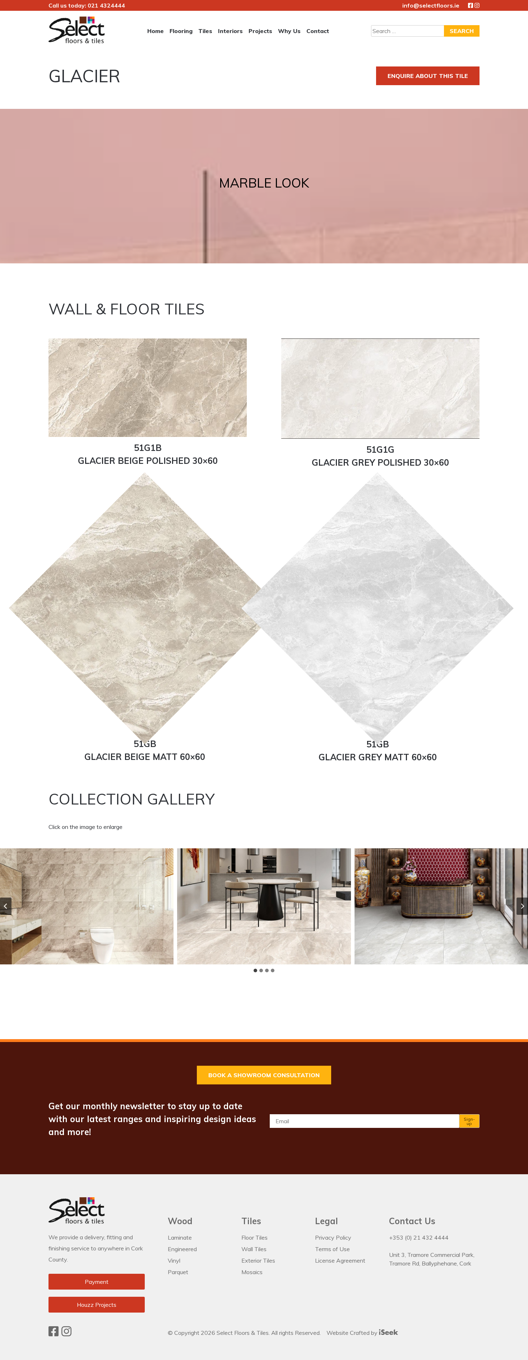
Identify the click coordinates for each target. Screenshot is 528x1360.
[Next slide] (522, 906)
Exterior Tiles (258, 1260)
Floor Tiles (254, 1237)
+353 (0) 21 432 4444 (419, 1237)
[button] (86, 906)
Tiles (205, 30)
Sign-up (469, 1121)
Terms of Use (332, 1249)
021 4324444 (106, 5)
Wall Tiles (254, 1249)
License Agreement (340, 1260)
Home (155, 30)
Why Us (289, 30)
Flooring (181, 30)
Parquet (178, 1272)
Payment (96, 1281)
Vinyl (174, 1260)
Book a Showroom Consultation (264, 1075)
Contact (317, 30)
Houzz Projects (96, 1304)
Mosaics (252, 1272)
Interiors (230, 30)
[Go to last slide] (5, 906)
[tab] (255, 970)
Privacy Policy (333, 1237)
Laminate (180, 1237)
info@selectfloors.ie (430, 5)
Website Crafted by (352, 1332)
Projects (260, 30)
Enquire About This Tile (428, 75)
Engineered (182, 1249)
